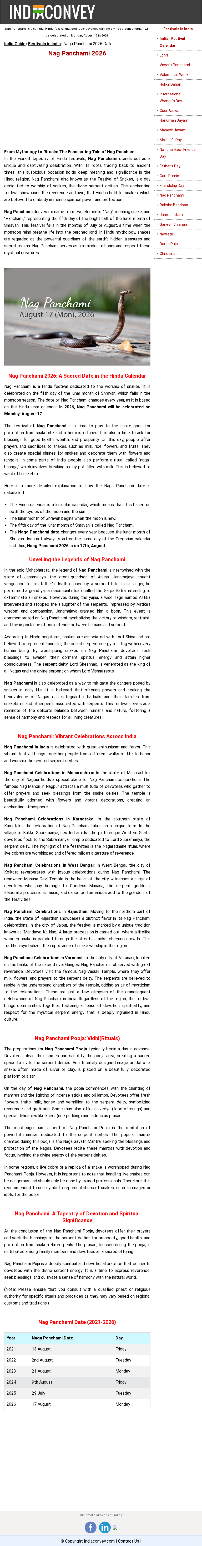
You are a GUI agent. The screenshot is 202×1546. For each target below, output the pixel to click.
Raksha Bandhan (174, 205)
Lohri (164, 55)
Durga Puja (169, 244)
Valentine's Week (174, 75)
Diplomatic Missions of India (100, 1515)
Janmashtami (172, 215)
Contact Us (128, 1541)
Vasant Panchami (175, 65)
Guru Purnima (171, 176)
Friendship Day (172, 185)
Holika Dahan (170, 84)
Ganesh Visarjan (173, 224)
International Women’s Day (171, 97)
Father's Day (170, 166)
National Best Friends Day (178, 152)
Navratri (166, 234)
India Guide (15, 43)
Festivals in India (44, 43)
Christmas (169, 253)
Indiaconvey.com (99, 1541)
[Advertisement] (77, 101)
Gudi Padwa (169, 111)
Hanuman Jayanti (174, 120)
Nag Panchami (172, 195)
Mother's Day (171, 140)
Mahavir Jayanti (173, 130)
